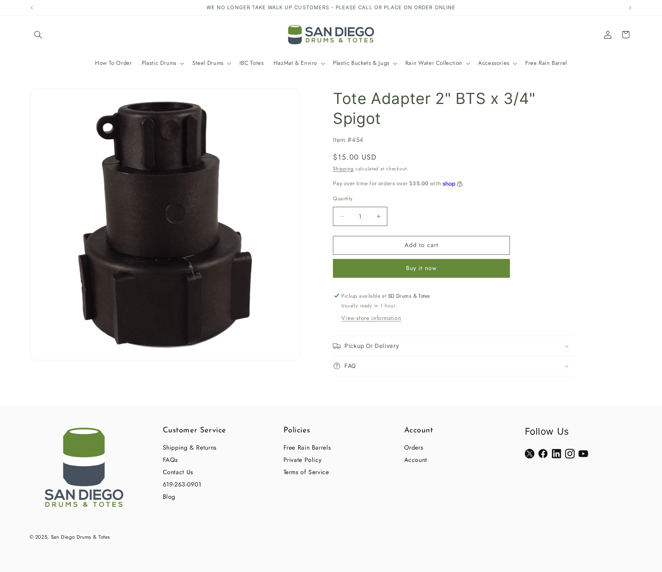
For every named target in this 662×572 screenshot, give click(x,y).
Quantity (342, 198)
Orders (413, 447)
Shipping (343, 168)
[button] (38, 34)
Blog (169, 496)
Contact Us (178, 472)
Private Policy (302, 459)
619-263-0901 (182, 484)
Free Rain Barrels (307, 447)
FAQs (170, 459)
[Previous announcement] (31, 7)
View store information (371, 318)
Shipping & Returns (189, 447)
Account (415, 459)
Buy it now (421, 268)
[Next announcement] (630, 7)
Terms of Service (306, 472)
